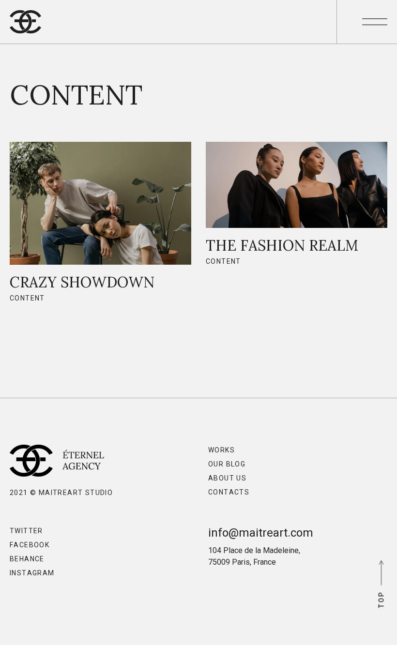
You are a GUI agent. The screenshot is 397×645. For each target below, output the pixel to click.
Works (221, 450)
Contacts (228, 492)
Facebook (29, 545)
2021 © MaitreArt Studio (61, 492)
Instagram (32, 573)
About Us (227, 478)
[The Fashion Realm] (296, 208)
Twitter (26, 531)
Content (27, 298)
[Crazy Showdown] (100, 227)
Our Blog (226, 464)
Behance (27, 559)
